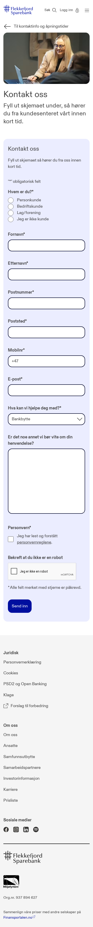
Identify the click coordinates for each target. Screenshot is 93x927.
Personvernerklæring (22, 662)
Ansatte (10, 745)
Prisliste (10, 800)
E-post (15, 379)
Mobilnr (16, 350)
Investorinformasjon (21, 778)
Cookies (10, 673)
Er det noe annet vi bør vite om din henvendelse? (40, 440)
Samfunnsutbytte (19, 756)
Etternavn (18, 263)
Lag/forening (29, 212)
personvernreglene (34, 542)
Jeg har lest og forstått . (37, 539)
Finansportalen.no (17, 917)
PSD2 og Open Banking (25, 684)
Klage (8, 695)
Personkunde (29, 200)
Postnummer (21, 292)
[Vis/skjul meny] (86, 10)
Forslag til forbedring (29, 705)
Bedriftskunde (30, 206)
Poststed (17, 321)
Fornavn (16, 234)
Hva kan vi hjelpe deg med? (34, 408)
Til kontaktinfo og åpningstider (41, 26)
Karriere (10, 789)
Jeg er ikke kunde (33, 219)
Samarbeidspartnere (22, 767)
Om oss (10, 734)
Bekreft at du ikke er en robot (35, 557)
